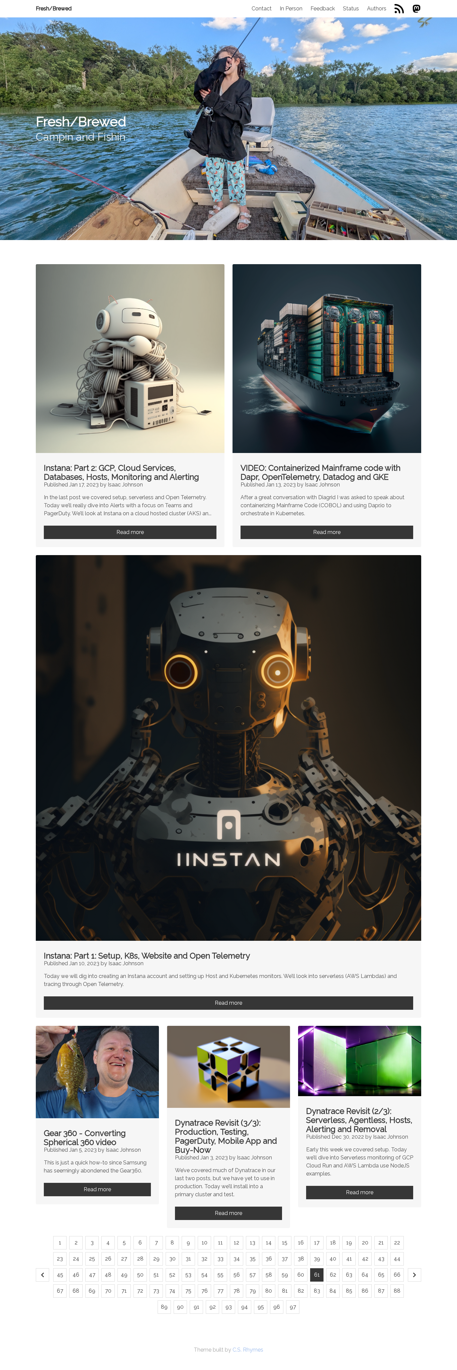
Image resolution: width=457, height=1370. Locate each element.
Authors (376, 8)
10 (204, 1242)
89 (164, 1307)
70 (108, 1291)
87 (381, 1291)
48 (108, 1275)
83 (317, 1291)
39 (317, 1258)
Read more (130, 532)
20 (365, 1242)
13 (252, 1242)
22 (397, 1242)
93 (228, 1307)
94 (244, 1307)
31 (188, 1258)
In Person (291, 8)
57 (253, 1275)
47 (92, 1275)
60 (300, 1275)
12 (236, 1242)
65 (381, 1275)
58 (269, 1275)
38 (301, 1258)
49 (124, 1275)
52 (172, 1275)
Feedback (322, 8)
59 (285, 1275)
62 (333, 1275)
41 (349, 1258)
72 (140, 1291)
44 (397, 1258)
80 (268, 1291)
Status (351, 8)
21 (381, 1242)
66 (397, 1275)
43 (381, 1258)
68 (76, 1291)
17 (316, 1242)
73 (156, 1291)
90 (180, 1307)
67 (60, 1291)
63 (349, 1275)
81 (285, 1291)
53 (188, 1275)
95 (261, 1307)
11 (220, 1242)
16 (301, 1242)
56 (237, 1275)
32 (204, 1258)
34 (237, 1258)
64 (365, 1275)
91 (196, 1307)
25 (92, 1258)
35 (253, 1258)
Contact (262, 8)
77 (220, 1291)
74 (172, 1291)
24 (76, 1258)
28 (140, 1258)
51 (156, 1275)
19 (349, 1242)
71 (124, 1291)
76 (204, 1291)
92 (212, 1307)
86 (365, 1291)
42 (365, 1258)
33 (220, 1258)
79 (253, 1291)
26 (108, 1258)
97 (293, 1307)
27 (124, 1258)
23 (60, 1258)
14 (269, 1242)
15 (284, 1242)
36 (269, 1258)
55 (220, 1275)
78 (237, 1291)
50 (140, 1275)
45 (60, 1275)
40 (333, 1258)
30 (172, 1258)
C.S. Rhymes (248, 1350)
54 (204, 1275)
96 (276, 1307)
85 (349, 1291)
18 (333, 1242)
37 (285, 1258)
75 (188, 1291)
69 (92, 1291)
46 (76, 1275)
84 (333, 1291)
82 (301, 1291)
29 (156, 1258)
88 (397, 1291)
